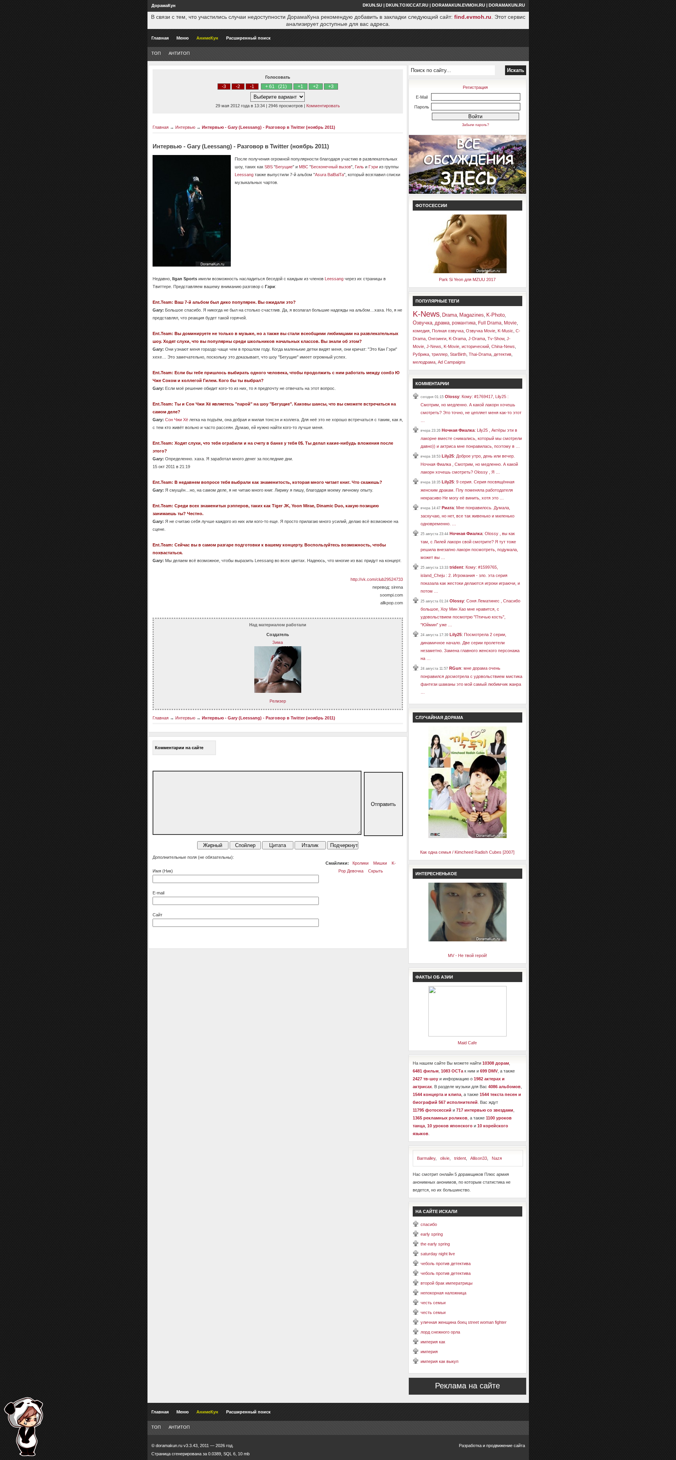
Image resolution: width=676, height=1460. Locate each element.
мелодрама (424, 362)
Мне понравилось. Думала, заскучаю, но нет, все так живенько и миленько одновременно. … (467, 515)
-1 (252, 86)
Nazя (497, 1158)
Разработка (470, 1445)
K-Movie (451, 346)
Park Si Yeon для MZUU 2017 (467, 279)
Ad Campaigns (452, 362)
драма (442, 323)
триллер (439, 354)
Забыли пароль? (475, 125)
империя (429, 1351)
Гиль (359, 166)
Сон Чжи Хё (176, 419)
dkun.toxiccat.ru (407, 5)
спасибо (429, 1224)
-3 (224, 86)
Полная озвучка (448, 330)
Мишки (380, 863)
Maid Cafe (467, 1042)
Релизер (278, 701)
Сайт (157, 914)
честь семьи (433, 1302)
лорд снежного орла (440, 1332)
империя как (433, 1341)
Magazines (471, 315)
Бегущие (284, 166)
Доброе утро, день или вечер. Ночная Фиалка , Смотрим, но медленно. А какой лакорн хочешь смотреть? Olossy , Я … (469, 464)
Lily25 (448, 456)
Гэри (373, 166)
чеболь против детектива (446, 1263)
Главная (160, 38)
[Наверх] (23, 1426)
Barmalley (426, 1158)
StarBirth (458, 354)
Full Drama (490, 323)
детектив (502, 354)
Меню (182, 38)
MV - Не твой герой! (467, 955)
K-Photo (495, 315)
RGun (455, 668)
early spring (432, 1234)
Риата (448, 507)
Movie (510, 323)
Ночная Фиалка (458, 430)
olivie (444, 1158)
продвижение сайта (505, 1445)
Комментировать (323, 105)
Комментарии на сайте (179, 747)
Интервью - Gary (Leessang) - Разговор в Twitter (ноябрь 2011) (268, 127)
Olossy (452, 396)
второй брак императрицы (447, 1283)
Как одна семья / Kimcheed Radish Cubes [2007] (467, 852)
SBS (268, 166)
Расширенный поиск (248, 38)
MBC (303, 166)
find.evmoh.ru (472, 17)
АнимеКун (207, 38)
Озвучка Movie (480, 330)
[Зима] (277, 691)
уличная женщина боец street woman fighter (464, 1322)
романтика (464, 323)
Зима (277, 642)
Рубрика (421, 354)
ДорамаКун (163, 5)
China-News (503, 346)
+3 (331, 86)
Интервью (185, 127)
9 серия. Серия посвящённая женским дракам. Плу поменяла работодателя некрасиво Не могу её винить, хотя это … (467, 489)
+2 (315, 86)
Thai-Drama (480, 354)
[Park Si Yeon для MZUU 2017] (467, 271)
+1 (300, 86)
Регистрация (475, 87)
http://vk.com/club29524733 (377, 579)
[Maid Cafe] (467, 1035)
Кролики (360, 863)
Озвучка (422, 323)
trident (456, 567)
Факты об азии (434, 977)
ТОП (156, 53)
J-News (433, 346)
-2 (238, 86)
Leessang (244, 174)
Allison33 (478, 1158)
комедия (421, 330)
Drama (449, 315)
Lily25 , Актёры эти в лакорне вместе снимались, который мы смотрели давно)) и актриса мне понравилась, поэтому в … (471, 438)
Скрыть (375, 871)
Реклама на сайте (467, 1385)
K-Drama (457, 338)
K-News (426, 314)
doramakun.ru (507, 5)
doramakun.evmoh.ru (458, 5)
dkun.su (372, 5)
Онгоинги (437, 338)
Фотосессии (431, 205)
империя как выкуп (439, 1361)
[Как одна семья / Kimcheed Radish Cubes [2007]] (467, 836)
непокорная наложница (443, 1293)
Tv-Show (495, 338)
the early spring (435, 1244)
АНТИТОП (179, 53)
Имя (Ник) (163, 871)
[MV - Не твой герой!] (467, 939)
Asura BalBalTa (329, 174)
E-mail (158, 892)
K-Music (505, 330)
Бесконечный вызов (331, 166)
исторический (475, 346)
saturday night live (438, 1253)
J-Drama (476, 338)
